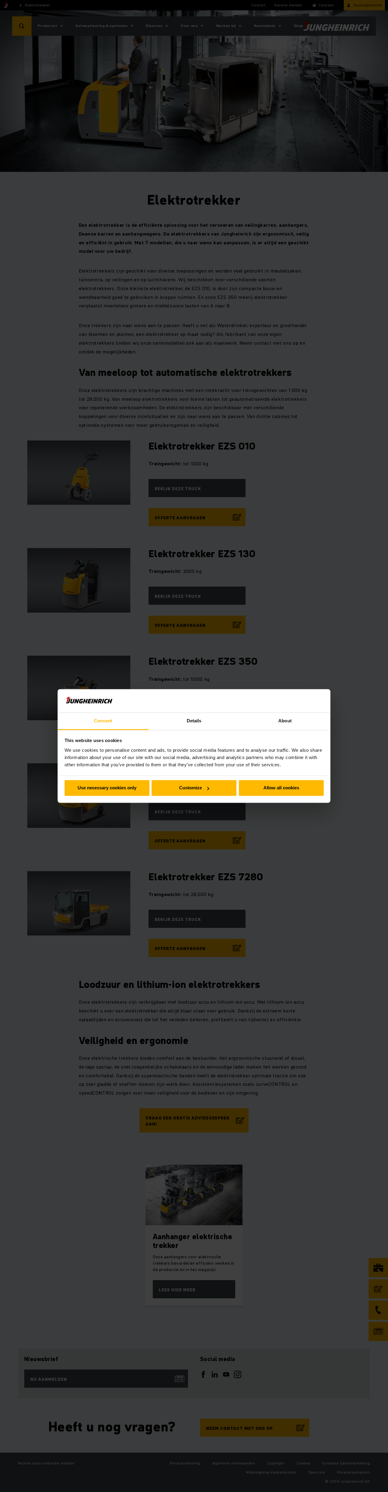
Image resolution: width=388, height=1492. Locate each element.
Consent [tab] (103, 720)
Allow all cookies (281, 788)
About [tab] (285, 720)
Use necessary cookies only (107, 788)
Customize (190, 788)
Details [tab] (194, 720)
